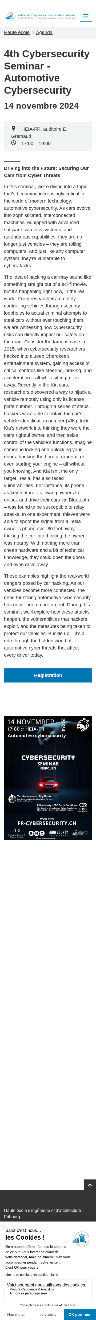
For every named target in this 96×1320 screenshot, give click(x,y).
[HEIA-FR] (39, 16)
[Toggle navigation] (86, 16)
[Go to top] (90, 1186)
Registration (48, 675)
